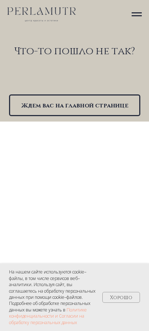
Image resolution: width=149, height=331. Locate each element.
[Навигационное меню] (137, 14)
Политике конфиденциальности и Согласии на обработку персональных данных (48, 316)
